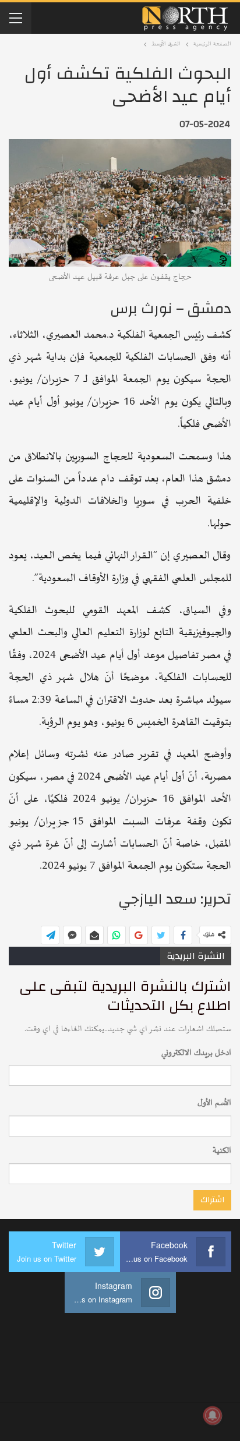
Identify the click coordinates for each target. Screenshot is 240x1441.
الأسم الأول (214, 1103)
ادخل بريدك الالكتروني (196, 1053)
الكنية (222, 1150)
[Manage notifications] (212, 1415)
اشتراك (212, 1200)
